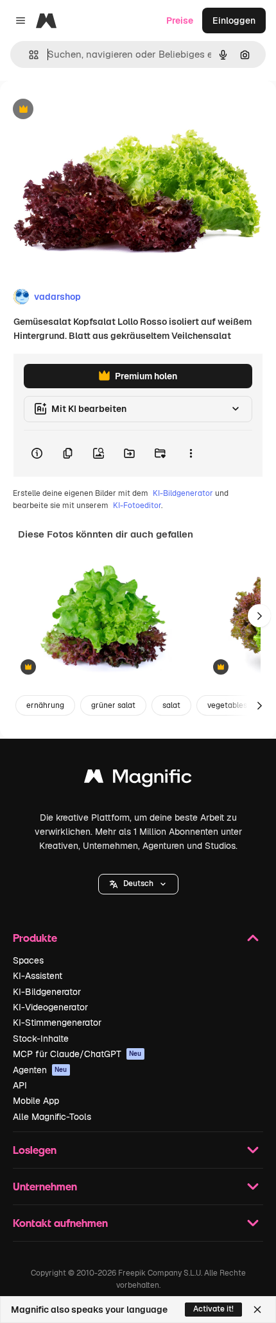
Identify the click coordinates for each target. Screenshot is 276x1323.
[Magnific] (138, 779)
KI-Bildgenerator (183, 493)
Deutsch (138, 883)
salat (171, 705)
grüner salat (113, 705)
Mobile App (36, 1100)
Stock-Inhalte (41, 1038)
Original (82, 110)
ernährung (45, 705)
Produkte (35, 937)
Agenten (40, 1070)
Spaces (28, 960)
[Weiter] (259, 616)
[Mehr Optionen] (190, 453)
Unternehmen (45, 1186)
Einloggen (233, 20)
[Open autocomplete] (28, 55)
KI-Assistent (37, 976)
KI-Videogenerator (50, 1007)
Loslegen (34, 1149)
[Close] (257, 1309)
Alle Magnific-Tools (52, 1116)
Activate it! (213, 1309)
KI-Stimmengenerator (57, 1022)
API (20, 1085)
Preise (179, 20)
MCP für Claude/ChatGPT (77, 1054)
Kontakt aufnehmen (60, 1222)
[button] (138, 884)
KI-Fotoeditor (137, 505)
